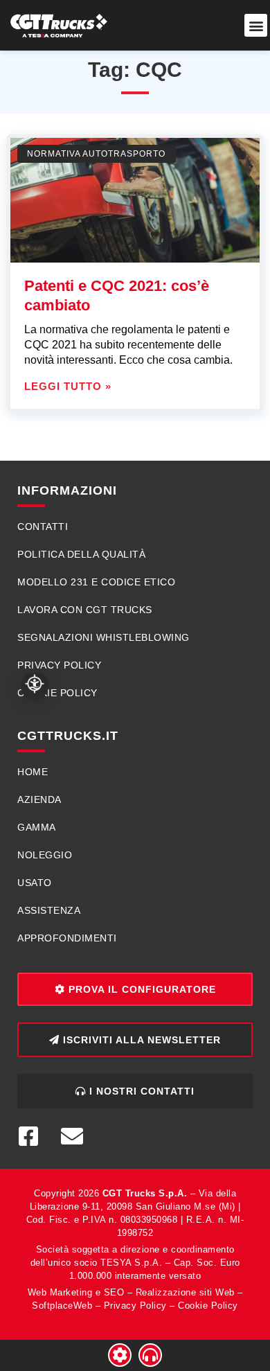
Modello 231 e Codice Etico (96, 581)
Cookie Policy (57, 692)
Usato (34, 882)
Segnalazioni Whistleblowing (103, 637)
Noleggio (44, 854)
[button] (255, 25)
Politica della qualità (81, 554)
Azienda (39, 799)
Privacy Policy (59, 665)
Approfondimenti (67, 938)
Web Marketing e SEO (76, 1292)
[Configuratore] (120, 1355)
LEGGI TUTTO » (67, 386)
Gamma (36, 827)
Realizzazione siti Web (185, 1292)
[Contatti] (150, 1355)
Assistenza (48, 910)
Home (32, 771)
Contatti (42, 526)
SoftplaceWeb (62, 1305)
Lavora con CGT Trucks (84, 609)
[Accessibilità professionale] (34, 686)
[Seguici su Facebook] (34, 1136)
